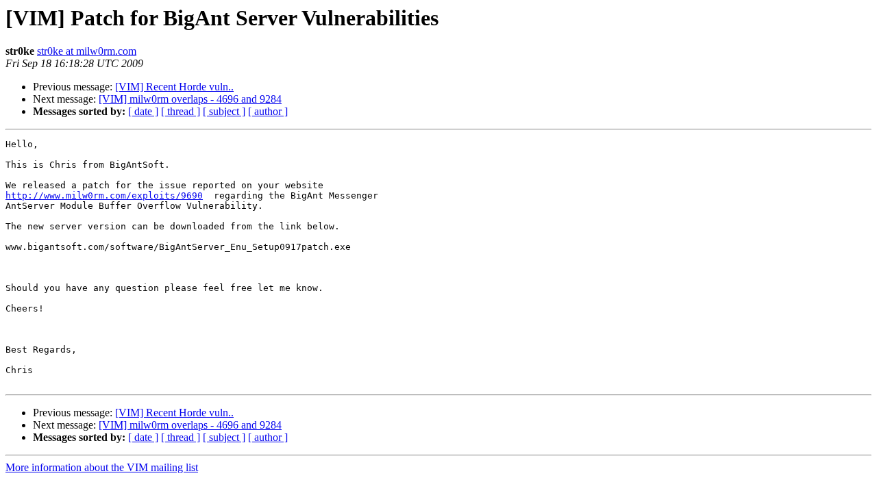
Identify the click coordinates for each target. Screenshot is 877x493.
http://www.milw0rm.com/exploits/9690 (104, 195)
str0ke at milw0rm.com (86, 51)
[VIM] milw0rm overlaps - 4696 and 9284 (190, 99)
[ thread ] (180, 111)
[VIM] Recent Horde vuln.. (174, 86)
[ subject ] (224, 111)
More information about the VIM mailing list (101, 467)
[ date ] (143, 111)
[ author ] (268, 111)
